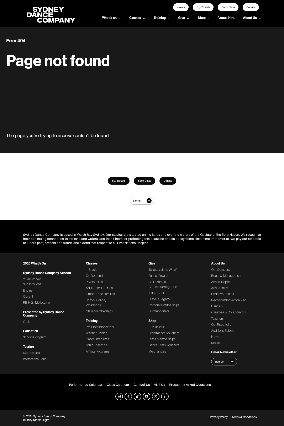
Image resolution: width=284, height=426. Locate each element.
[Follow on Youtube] (146, 396)
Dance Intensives (97, 339)
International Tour (34, 359)
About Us (250, 18)
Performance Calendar (85, 385)
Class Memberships (99, 311)
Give (181, 18)
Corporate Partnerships (163, 305)
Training (159, 18)
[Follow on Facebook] (128, 396)
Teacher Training (96, 333)
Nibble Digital (41, 420)
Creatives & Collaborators (228, 312)
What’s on (109, 18)
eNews (181, 7)
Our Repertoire (221, 324)
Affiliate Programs (97, 351)
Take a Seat (156, 293)
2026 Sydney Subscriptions (32, 281)
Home (137, 200)
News (215, 336)
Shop (202, 18)
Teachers (217, 318)
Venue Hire (226, 18)
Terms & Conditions (244, 417)
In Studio (92, 269)
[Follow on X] (155, 396)
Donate (250, 7)
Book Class (228, 7)
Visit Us (159, 385)
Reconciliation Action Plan (228, 300)
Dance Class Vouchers (163, 345)
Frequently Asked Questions (190, 385)
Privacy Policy (219, 417)
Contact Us (141, 385)
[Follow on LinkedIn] (165, 396)
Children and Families (100, 294)
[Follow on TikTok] (137, 396)
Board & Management (226, 275)
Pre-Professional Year (100, 327)
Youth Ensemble (97, 345)
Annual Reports (221, 282)
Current (28, 296)
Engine (28, 290)
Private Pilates (95, 282)
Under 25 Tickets (222, 294)
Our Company (220, 269)
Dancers (216, 306)
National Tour (32, 353)
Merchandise (157, 351)
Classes (135, 18)
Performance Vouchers (163, 333)
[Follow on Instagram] (119, 396)
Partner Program (159, 275)
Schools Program (34, 337)
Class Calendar (118, 385)
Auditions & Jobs (222, 330)
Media (215, 343)
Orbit (26, 321)
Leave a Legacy (159, 299)
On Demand (94, 275)
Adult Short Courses (99, 288)
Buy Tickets (203, 7)
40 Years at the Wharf (162, 269)
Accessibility (219, 288)
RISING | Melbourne (36, 302)
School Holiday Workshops (96, 302)
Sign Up (219, 361)
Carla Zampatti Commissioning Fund (162, 284)
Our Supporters (158, 311)
